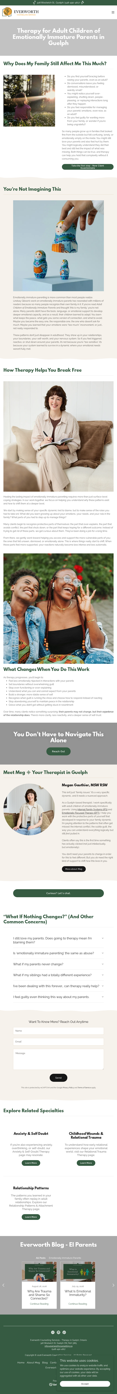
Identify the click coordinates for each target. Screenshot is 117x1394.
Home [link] (21, 1362)
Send (58, 1077)
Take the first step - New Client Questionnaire (87, 167)
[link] (26, 12)
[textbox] (58, 1031)
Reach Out (58, 751)
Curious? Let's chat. (58, 893)
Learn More (31, 1163)
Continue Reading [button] (39, 1304)
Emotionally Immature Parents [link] (65, 1258)
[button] (113, 12)
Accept (85, 1384)
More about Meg (73, 869)
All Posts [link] (41, 1258)
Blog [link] (45, 1362)
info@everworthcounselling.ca (58, 1346)
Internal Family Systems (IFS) (92, 809)
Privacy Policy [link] (68, 1088)
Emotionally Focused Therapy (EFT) (80, 813)
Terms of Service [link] (84, 1088)
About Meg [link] (33, 1362)
